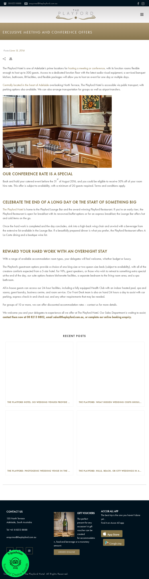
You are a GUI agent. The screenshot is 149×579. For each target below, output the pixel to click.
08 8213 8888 (14, 3)
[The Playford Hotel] (76, 14)
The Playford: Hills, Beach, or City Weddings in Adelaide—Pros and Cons (111, 470)
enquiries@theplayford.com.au (43, 3)
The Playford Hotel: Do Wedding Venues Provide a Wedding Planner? (40, 402)
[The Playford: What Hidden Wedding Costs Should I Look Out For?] (110, 370)
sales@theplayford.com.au (68, 317)
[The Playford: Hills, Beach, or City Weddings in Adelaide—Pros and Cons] (110, 438)
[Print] (12, 58)
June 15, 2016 (17, 50)
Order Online (66, 552)
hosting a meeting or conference (86, 68)
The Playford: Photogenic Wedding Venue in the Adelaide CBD (40, 470)
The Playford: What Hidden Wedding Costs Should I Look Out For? (111, 402)
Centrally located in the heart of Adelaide (26, 85)
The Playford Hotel (13, 209)
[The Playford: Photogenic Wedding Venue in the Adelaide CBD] (39, 438)
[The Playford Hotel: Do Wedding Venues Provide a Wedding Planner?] (39, 370)
